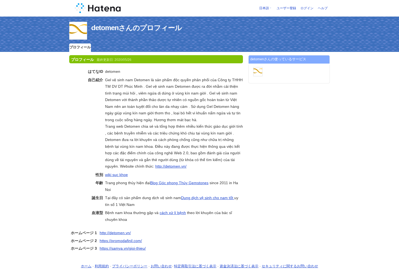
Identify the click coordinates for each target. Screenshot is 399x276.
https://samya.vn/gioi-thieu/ (123, 248)
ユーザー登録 (286, 8)
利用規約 (102, 266)
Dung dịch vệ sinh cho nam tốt (207, 198)
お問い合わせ (161, 266)
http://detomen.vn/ (170, 166)
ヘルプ (323, 8)
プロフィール (80, 47)
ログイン (307, 8)
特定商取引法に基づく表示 (195, 266)
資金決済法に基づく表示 (239, 266)
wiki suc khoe (116, 174)
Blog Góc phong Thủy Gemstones (179, 183)
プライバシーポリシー (129, 266)
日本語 (264, 8)
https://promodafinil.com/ (121, 241)
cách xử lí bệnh (173, 213)
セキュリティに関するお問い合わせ (290, 266)
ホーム (86, 266)
